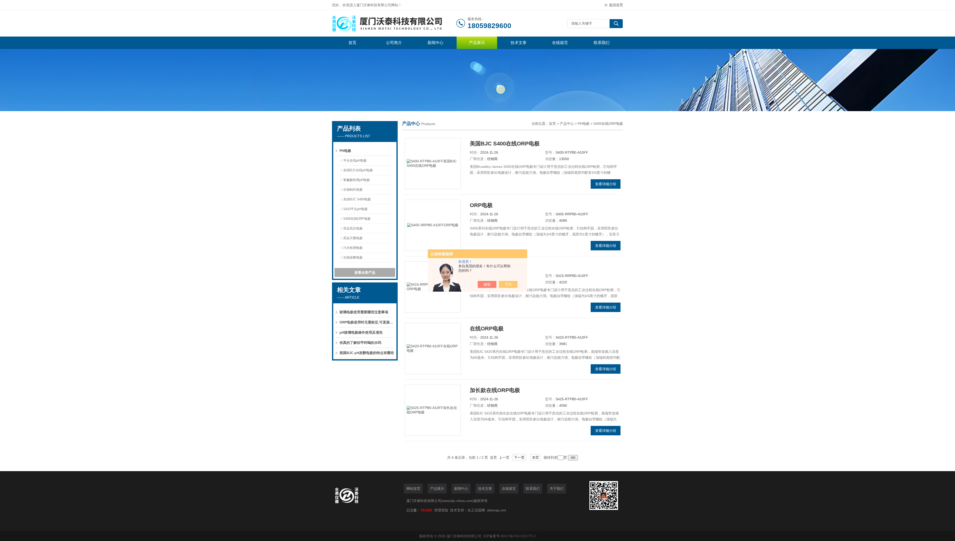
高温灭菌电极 (353, 238)
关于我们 (557, 489)
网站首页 (413, 489)
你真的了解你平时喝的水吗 (360, 343)
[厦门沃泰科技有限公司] (394, 23)
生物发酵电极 (353, 257)
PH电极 (345, 151)
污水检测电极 (353, 248)
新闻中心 (435, 43)
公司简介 (394, 43)
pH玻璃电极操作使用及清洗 (360, 332)
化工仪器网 (476, 510)
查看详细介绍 (605, 184)
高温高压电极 (353, 228)
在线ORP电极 (487, 328)
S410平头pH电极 (355, 209)
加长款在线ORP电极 (495, 390)
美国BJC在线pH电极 (358, 170)
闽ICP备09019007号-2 (518, 536)
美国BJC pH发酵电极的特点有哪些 (366, 353)
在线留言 (560, 43)
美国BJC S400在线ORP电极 (505, 143)
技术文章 (518, 43)
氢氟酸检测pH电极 (356, 180)
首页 (352, 43)
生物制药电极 (353, 189)
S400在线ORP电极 (357, 219)
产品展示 (477, 43)
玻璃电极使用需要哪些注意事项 (363, 312)
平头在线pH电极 (355, 160)
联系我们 (602, 43)
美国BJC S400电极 (357, 199)
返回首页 (616, 5)
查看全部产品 (364, 272)
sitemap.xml (496, 510)
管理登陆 (441, 510)
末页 (535, 457)
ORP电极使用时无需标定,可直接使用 (366, 322)
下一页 (519, 457)
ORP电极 (481, 205)
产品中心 (567, 124)
